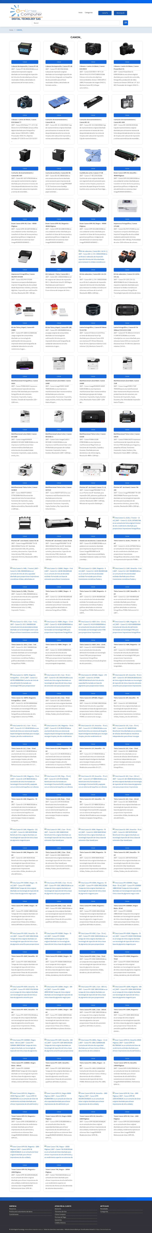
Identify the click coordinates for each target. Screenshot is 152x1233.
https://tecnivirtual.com (103, 1229)
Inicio (11, 30)
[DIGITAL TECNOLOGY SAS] (26, 12)
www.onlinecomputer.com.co (34, 1229)
